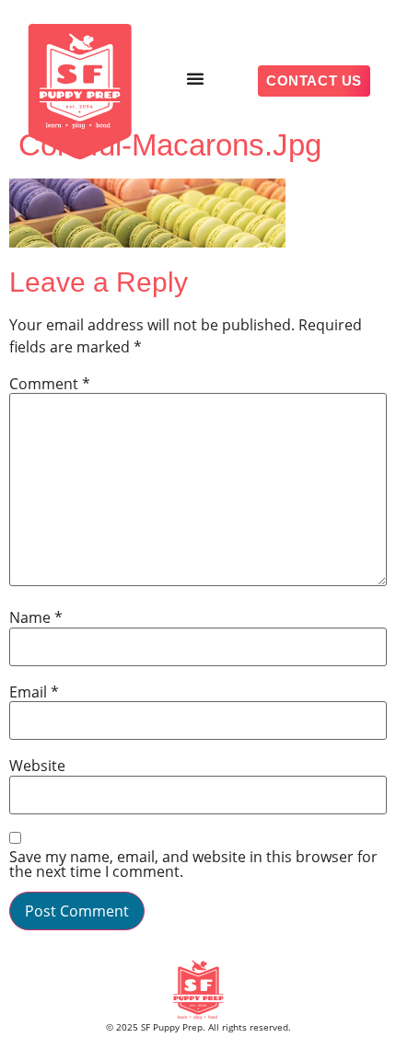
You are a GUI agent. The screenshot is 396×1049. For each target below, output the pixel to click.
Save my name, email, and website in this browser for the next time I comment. (193, 864)
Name (36, 617)
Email (34, 692)
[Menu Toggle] (195, 78)
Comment (49, 383)
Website (37, 765)
